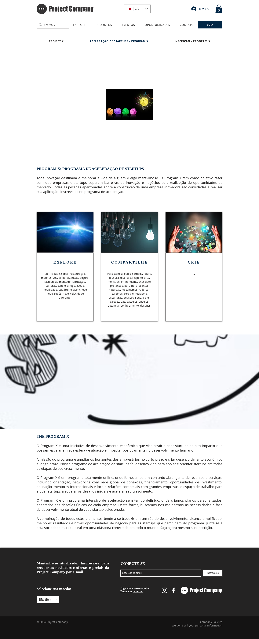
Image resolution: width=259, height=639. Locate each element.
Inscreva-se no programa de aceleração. (92, 191)
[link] (218, 9)
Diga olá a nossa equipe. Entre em (135, 590)
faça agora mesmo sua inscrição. (186, 527)
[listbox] (48, 599)
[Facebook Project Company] (173, 590)
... (194, 273)
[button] (79, 24)
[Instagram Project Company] (164, 590)
